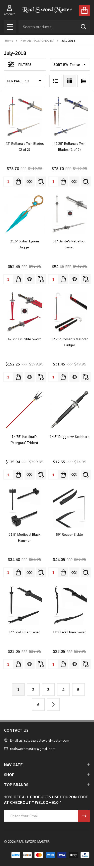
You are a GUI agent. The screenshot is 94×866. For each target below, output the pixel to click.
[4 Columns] (69, 81)
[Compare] (41, 181)
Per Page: (15, 81)
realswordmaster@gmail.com (32, 748)
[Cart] (84, 10)
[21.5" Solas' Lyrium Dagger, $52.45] (24, 214)
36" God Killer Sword (24, 632)
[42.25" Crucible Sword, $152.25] (24, 312)
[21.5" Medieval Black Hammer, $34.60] (24, 507)
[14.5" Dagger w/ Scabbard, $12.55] (69, 409)
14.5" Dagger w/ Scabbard (69, 436)
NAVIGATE (13, 764)
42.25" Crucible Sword (25, 339)
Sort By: (60, 64)
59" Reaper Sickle (69, 534)
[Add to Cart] (18, 181)
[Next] (53, 704)
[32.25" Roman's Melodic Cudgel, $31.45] (69, 312)
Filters (24, 64)
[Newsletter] (84, 816)
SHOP (9, 774)
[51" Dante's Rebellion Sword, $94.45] (69, 214)
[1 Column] (55, 81)
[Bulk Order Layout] (83, 81)
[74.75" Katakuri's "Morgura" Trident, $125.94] (24, 409)
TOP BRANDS (16, 784)
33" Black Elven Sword (69, 632)
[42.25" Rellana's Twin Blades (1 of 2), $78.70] (69, 116)
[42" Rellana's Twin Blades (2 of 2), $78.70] (24, 116)
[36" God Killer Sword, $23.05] (24, 605)
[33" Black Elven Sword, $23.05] (69, 605)
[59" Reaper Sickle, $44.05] (69, 507)
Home (9, 40)
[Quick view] (30, 181)
